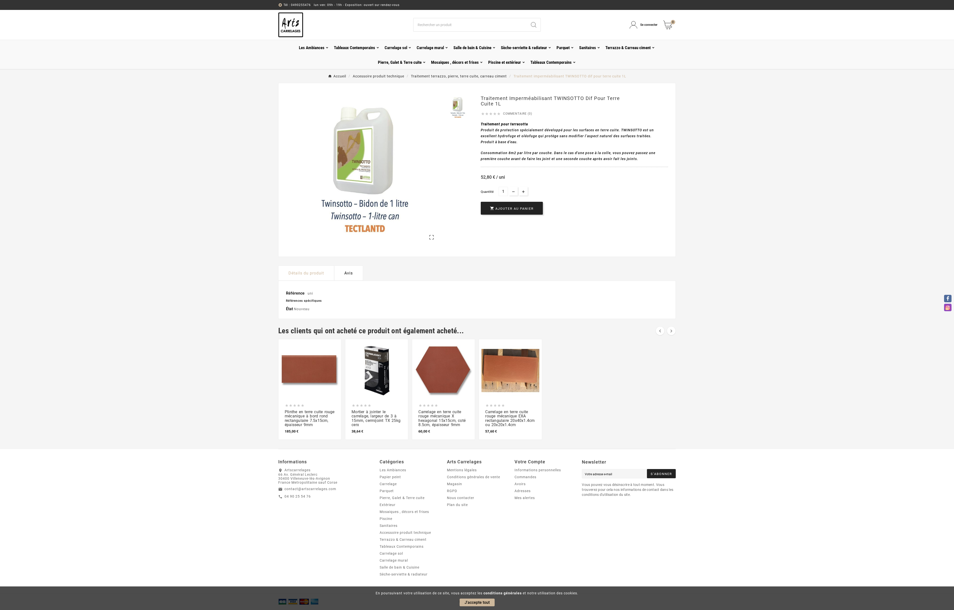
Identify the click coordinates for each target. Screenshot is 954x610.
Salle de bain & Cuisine (399, 567)
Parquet (387, 491)
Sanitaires (389, 526)
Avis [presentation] (348, 273)
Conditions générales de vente (473, 477)
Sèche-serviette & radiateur (404, 574)
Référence (296, 293)
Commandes (525, 477)
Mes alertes (525, 498)
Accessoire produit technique (405, 533)
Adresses (523, 491)
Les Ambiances (393, 470)
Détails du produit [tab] (306, 273)
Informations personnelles (538, 470)
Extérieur (388, 505)
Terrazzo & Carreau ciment (403, 540)
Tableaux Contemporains (402, 546)
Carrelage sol (391, 553)
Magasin (454, 484)
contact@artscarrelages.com (310, 489)
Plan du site (457, 505)
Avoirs (520, 484)
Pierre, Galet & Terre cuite (402, 498)
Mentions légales (462, 470)
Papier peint (390, 477)
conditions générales (502, 593)
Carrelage (388, 484)
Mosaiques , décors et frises (404, 512)
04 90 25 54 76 (297, 496)
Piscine (386, 519)
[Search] (533, 25)
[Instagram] (948, 307)
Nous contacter (460, 498)
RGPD (452, 491)
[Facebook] (948, 298)
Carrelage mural (394, 560)
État (290, 308)
